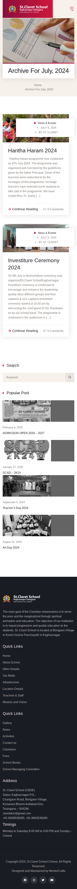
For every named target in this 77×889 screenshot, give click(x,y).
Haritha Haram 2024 (32, 150)
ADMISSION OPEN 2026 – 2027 (23, 433)
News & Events (47, 122)
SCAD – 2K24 (12, 472)
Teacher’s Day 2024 (15, 507)
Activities (8, 736)
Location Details (13, 688)
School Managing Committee (21, 769)
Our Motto (9, 675)
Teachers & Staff (13, 695)
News (6, 729)
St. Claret (50, 132)
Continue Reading (25, 209)
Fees (6, 756)
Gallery (7, 722)
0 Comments (55, 209)
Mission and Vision (15, 702)
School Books (11, 762)
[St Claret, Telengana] (29, 9)
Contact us (9, 742)
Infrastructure (11, 682)
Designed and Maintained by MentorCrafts (38, 870)
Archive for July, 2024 (39, 89)
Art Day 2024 (11, 547)
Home (38, 85)
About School (11, 662)
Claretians (9, 749)
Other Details (11, 669)
